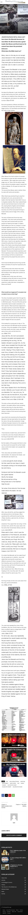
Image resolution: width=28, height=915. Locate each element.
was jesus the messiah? (6, 786)
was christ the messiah (12, 785)
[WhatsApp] (13, 795)
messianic (4, 785)
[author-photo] (14, 820)
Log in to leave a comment (14, 835)
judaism (22, 783)
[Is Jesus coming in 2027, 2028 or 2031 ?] (5, 859)
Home (2, 5)
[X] (6, 795)
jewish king (23, 781)
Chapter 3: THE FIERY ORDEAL (21, 805)
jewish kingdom (5, 783)
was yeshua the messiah (17, 786)
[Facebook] (2, 795)
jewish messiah (13, 783)
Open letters (8, 27)
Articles (6, 5)
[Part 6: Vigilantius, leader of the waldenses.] (5, 852)
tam (14, 822)
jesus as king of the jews (14, 781)
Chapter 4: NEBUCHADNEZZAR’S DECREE (6, 806)
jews (18, 783)
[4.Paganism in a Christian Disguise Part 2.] (5, 867)
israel (7, 781)
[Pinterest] (9, 795)
